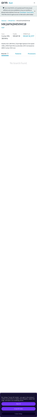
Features (18, 53)
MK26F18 (11, 20)
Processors (32, 53)
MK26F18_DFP (28, 36)
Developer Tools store (26, 12)
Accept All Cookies (18, 408)
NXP (2, 27)
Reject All (18, 403)
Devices (3, 20)
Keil (11, 3)
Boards (4, 53)
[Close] (34, 395)
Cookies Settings (18, 413)
